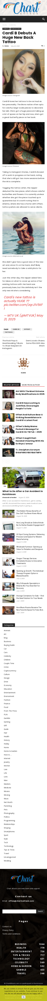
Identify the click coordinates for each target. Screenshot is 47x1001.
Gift (5, 725)
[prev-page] (3, 461)
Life (5, 773)
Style (6, 839)
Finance (7, 703)
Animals (7, 630)
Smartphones (9, 831)
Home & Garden (10, 751)
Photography (9, 813)
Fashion (7, 700)
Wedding (7, 861)
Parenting (8, 806)
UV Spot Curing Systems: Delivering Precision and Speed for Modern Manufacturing (30, 536)
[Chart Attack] (23, 8)
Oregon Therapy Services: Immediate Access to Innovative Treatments (29, 561)
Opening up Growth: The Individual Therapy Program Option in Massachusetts (30, 573)
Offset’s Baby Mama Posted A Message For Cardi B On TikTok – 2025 (29, 429)
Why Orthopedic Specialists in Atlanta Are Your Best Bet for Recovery (28, 585)
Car (5, 486)
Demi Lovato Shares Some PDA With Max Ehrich (35, 343)
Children (7, 660)
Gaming (7, 722)
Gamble (7, 718)
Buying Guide (9, 645)
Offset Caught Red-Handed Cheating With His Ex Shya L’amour (30, 441)
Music (6, 798)
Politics (7, 817)
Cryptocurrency (10, 670)
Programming (9, 820)
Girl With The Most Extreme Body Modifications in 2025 (30, 392)
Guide (6, 729)
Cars (5, 652)
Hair (5, 733)
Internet (7, 758)
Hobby (6, 744)
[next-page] (7, 461)
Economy (7, 685)
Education (8, 689)
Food (6, 707)
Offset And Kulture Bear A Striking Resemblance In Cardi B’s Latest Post (29, 417)
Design (7, 678)
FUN (5, 714)
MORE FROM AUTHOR (31, 385)
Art (5, 634)
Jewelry (7, 762)
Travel (6, 853)
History (7, 740)
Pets (5, 809)
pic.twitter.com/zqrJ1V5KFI (23, 307)
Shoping (7, 828)
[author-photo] (23, 369)
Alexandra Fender (9, 497)
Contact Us (6, 926)
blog (5, 638)
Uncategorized (10, 857)
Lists (6, 776)
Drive (6, 681)
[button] (4, 19)
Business (7, 641)
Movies (7, 791)
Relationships (9, 824)
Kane (7, 46)
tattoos (9, 332)
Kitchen (7, 766)
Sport (6, 835)
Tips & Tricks (9, 850)
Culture (7, 674)
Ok (24, 997)
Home (4, 25)
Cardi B (16, 329)
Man (5, 780)
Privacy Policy (7, 930)
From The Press (10, 711)
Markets (7, 784)
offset (27, 329)
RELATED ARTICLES (11, 385)
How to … (8, 755)
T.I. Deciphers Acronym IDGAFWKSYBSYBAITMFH (28, 451)
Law (5, 769)
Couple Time (9, 663)
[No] (44, 993)
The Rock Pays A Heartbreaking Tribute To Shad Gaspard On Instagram (12, 344)
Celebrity (12, 25)
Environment (9, 696)
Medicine (7, 787)
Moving (7, 795)
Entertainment (16, 29)
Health (6, 736)
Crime (6, 667)
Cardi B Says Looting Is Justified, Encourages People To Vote (28, 406)
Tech (6, 842)
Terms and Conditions (11, 934)
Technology (8, 846)
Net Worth (8, 802)
